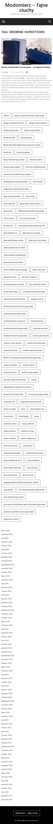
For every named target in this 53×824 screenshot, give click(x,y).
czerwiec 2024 (7, 625)
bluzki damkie (9, 137)
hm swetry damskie (27, 218)
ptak (23, 409)
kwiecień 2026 (6, 542)
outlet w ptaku (9, 409)
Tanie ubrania (32, 467)
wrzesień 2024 (7, 614)
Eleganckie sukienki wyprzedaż (16, 189)
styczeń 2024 (6, 644)
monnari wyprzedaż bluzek (14, 379)
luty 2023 (5, 686)
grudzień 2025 (6, 557)
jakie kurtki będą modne (13, 240)
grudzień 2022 (6, 693)
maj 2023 (5, 674)
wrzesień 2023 (7, 659)
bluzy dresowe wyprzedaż (14, 159)
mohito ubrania (10, 372)
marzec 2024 (6, 637)
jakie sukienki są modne (13, 262)
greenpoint (8, 211)
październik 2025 (7, 565)
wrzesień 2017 (6, 800)
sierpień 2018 (6, 769)
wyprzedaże (8, 489)
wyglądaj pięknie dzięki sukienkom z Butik (20, 482)
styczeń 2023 (6, 690)
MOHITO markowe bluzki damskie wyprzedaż (22, 357)
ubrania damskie (10, 475)
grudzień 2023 (6, 648)
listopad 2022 (6, 697)
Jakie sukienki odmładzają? (14, 255)
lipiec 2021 (5, 758)
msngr (34, 379)
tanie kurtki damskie (34, 453)
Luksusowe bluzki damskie (14, 299)
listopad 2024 (6, 606)
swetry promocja (10, 445)
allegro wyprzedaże (32, 130)
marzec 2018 (6, 788)
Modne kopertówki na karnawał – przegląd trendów (25, 67)
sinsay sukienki (28, 423)
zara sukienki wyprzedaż (13, 497)
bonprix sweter (36, 159)
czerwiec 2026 (7, 534)
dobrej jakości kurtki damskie (15, 181)
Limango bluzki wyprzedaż (34, 291)
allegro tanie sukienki (38, 123)
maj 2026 (5, 538)
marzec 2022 (6, 728)
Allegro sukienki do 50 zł (13, 123)
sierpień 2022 (6, 709)
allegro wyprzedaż (11, 130)
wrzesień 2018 (6, 765)
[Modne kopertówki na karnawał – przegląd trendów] (26, 51)
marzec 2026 (6, 546)
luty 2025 (5, 595)
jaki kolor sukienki (29, 277)
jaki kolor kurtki (10, 277)
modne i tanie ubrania (12, 343)
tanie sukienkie (33, 460)
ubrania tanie (28, 475)
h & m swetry (8, 218)
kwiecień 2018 (6, 784)
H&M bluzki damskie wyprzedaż (31, 211)
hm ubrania (8, 225)
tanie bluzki (28, 445)
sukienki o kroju (27, 431)
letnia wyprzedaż (10, 291)
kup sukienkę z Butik (37, 284)
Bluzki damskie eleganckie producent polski (21, 145)
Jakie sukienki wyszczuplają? (15, 269)
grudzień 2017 (6, 796)
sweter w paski (9, 438)
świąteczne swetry (11, 519)
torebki (21, 78)
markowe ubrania (40, 328)
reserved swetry (10, 423)
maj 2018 (4, 781)
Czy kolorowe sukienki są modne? (17, 174)
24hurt (6, 115)
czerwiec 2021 (6, 762)
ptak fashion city (37, 409)
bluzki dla (7, 152)
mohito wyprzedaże (30, 372)
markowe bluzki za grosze (14, 321)
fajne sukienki (9, 203)
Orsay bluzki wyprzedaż (38, 394)
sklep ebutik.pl (9, 431)
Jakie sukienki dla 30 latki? (14, 247)
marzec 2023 (6, 682)
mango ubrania (37, 299)
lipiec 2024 (5, 621)
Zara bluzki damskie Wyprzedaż (31, 489)
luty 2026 (5, 549)
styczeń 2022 (6, 735)
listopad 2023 (6, 652)
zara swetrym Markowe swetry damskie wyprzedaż (24, 504)
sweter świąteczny (28, 438)
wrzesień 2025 (7, 568)
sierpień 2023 (6, 663)
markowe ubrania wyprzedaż (15, 335)
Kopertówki (26, 63)
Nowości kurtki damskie (13, 394)
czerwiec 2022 (7, 716)
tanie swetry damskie (12, 467)
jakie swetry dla (39, 269)
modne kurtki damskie (36, 343)
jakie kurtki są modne (37, 240)
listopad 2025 (6, 561)
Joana (5, 72)
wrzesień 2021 (6, 750)
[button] (49, 21)
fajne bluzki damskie (12, 196)
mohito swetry (28, 365)
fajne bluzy (30, 196)
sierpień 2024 (6, 618)
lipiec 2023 (5, 667)
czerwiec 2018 (6, 777)
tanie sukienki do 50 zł (12, 460)
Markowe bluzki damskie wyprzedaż (18, 306)
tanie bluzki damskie (12, 453)
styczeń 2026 (6, 553)
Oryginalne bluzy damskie (31, 401)
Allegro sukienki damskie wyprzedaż (29, 115)
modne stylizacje (10, 350)
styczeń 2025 (6, 599)
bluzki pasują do (23, 152)
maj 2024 (5, 629)
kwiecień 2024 (6, 633)
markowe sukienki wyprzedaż (15, 328)
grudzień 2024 (6, 602)
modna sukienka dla (40, 335)
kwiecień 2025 (6, 587)
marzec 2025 (6, 591)
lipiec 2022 (5, 712)
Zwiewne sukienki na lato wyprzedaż (18, 511)
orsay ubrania (9, 401)
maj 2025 (5, 584)
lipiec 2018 (5, 773)
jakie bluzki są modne (31, 233)
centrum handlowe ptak (35, 167)
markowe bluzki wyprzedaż (14, 313)
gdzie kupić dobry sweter (30, 203)
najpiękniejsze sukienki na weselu (17, 387)
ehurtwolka (38, 181)
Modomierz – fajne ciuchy (26, 7)
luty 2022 (5, 731)
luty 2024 (5, 640)
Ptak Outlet (8, 416)
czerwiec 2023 (7, 671)
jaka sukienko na (10, 233)
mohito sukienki (10, 365)
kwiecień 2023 (6, 678)
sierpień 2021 (6, 754)
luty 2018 (4, 792)
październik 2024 (7, 610)
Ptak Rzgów (24, 416)
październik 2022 (7, 701)
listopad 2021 (6, 743)
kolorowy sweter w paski (13, 284)
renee (36, 416)
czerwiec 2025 (7, 580)
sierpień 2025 (6, 572)
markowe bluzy (36, 321)
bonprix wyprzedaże (11, 167)
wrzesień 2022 (7, 705)
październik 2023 (7, 656)
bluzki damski (26, 137)
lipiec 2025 (5, 576)
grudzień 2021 (6, 739)
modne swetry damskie (32, 350)
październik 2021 (7, 746)
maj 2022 (5, 720)
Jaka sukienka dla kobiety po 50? (31, 225)
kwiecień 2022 (6, 724)
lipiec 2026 (5, 530)
